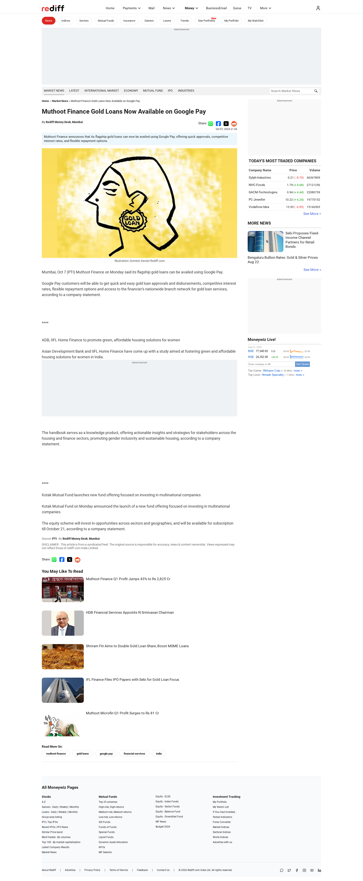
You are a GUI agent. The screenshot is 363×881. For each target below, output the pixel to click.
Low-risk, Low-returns (110, 817)
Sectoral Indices (222, 832)
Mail (152, 8)
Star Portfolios (206, 20)
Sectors (84, 20)
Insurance (129, 20)
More (263, 8)
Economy (131, 90)
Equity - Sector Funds (168, 806)
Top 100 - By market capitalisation (61, 842)
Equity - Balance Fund (168, 811)
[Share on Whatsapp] (210, 123)
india (159, 753)
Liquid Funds (106, 837)
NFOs (102, 847)
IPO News (62, 827)
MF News (161, 821)
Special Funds (107, 832)
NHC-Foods (257, 185)
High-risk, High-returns (111, 807)
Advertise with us (222, 842)
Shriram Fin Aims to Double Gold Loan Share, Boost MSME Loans (137, 646)
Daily (55, 807)
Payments (130, 8)
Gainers (149, 20)
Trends (184, 20)
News (167, 8)
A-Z (44, 801)
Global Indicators (222, 817)
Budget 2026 (163, 826)
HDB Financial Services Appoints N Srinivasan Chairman (130, 613)
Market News (54, 90)
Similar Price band (52, 832)
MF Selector (105, 852)
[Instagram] (304, 871)
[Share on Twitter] (226, 123)
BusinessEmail (216, 8)
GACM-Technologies (263, 192)
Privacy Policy (92, 870)
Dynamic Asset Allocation (113, 842)
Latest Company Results (55, 847)
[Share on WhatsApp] (281, 871)
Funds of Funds (108, 827)
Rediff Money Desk (58, 122)
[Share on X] (289, 871)
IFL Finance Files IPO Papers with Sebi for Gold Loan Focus (132, 680)
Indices (65, 20)
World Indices (220, 837)
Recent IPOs (48, 827)
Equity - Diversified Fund (169, 816)
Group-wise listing (52, 817)
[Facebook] (297, 871)
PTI (54, 538)
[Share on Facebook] (218, 123)
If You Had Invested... (225, 812)
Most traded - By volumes (56, 837)
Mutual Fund (153, 90)
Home (110, 8)
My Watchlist (255, 20)
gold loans (83, 753)
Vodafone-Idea (259, 207)
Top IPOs (53, 822)
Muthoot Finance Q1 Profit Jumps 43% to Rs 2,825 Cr (128, 579)
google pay (106, 753)
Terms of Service (118, 870)
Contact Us (163, 870)
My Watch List (221, 807)
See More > (312, 214)
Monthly (74, 807)
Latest (74, 90)
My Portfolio (231, 20)
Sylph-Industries (260, 177)
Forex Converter (222, 822)
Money (189, 8)
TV (250, 8)
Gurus (237, 8)
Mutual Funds (106, 20)
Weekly (64, 807)
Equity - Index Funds (167, 801)
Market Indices (221, 827)
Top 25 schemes (108, 801)
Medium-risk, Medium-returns (115, 812)
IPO (170, 90)
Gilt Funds (104, 822)
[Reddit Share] (233, 123)
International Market (101, 90)
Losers (167, 20)
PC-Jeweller (257, 199)
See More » (312, 270)
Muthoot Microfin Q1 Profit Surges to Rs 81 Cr (122, 713)
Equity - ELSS (163, 796)
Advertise (70, 870)
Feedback (142, 870)
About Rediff (49, 870)
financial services (134, 753)
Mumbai (77, 122)
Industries (186, 90)
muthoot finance (56, 753)
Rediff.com (194, 870)
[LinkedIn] (319, 871)
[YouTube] (312, 871)
